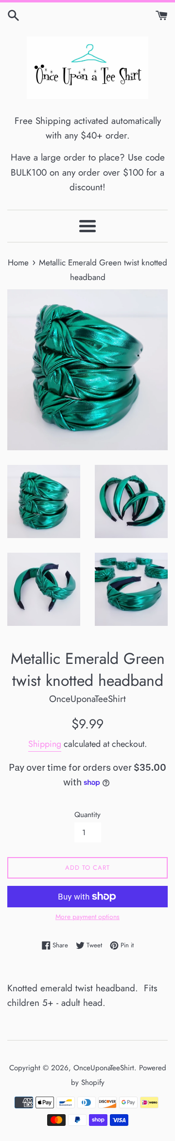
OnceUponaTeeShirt (103, 1067)
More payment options (87, 916)
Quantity (87, 814)
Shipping (44, 744)
